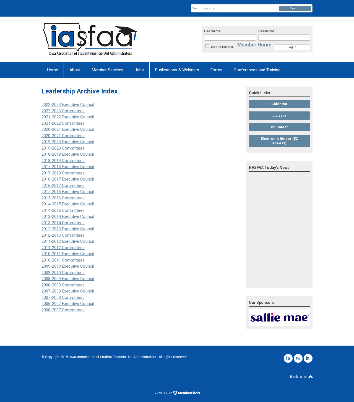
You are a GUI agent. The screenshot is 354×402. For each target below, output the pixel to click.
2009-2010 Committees (63, 272)
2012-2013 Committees (63, 235)
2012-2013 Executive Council (67, 228)
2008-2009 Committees (63, 285)
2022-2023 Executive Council (67, 104)
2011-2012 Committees (63, 247)
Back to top (299, 377)
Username (212, 31)
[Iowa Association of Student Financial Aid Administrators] (95, 39)
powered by (164, 393)
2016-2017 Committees (63, 185)
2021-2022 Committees (63, 123)
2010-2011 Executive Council (67, 253)
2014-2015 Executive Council (67, 204)
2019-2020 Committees (63, 148)
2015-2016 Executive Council (67, 191)
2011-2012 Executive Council (67, 241)
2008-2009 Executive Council (67, 278)
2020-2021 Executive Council (67, 129)
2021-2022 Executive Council (67, 116)
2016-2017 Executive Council (67, 179)
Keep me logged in (222, 46)
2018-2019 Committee (63, 160)
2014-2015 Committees (63, 210)
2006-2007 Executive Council (67, 303)
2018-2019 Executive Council (67, 154)
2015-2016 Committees (63, 197)
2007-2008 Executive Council (67, 291)
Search (295, 8)
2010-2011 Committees (63, 260)
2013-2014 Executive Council (67, 216)
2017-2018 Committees (63, 173)
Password (266, 31)
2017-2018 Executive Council (67, 166)
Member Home (254, 45)
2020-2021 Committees (63, 135)
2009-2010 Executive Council (67, 266)
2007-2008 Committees (63, 297)
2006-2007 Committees (63, 309)
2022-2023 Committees (63, 110)
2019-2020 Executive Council (67, 141)
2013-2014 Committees (63, 222)
